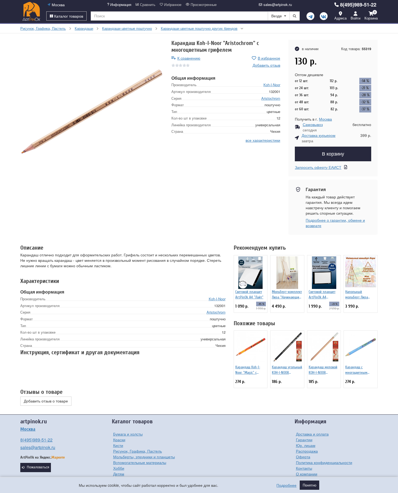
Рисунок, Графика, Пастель (137, 451)
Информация (120, 4)
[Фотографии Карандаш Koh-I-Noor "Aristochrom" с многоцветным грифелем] (91, 111)
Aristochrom (270, 98)
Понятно (309, 485)
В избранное (269, 58)
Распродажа (307, 451)
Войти (355, 18)
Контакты (304, 468)
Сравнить (147, 4)
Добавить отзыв (266, 65)
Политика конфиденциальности (324, 462)
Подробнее (286, 485)
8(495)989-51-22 (358, 4)
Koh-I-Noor (271, 84)
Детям (118, 473)
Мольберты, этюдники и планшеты (144, 456)
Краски (119, 439)
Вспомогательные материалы (139, 462)
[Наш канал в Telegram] (310, 16)
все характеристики (263, 140)
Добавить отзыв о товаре (46, 401)
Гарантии (304, 439)
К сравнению (188, 58)
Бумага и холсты (128, 434)
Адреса (340, 18)
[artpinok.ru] (31, 11)
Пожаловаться (38, 467)
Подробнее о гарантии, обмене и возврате (335, 222)
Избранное (172, 4)
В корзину (333, 154)
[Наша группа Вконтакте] (324, 16)
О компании (306, 473)
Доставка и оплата (312, 434)
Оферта (303, 456)
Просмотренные (203, 4)
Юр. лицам (305, 445)
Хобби (118, 468)
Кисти (118, 445)
